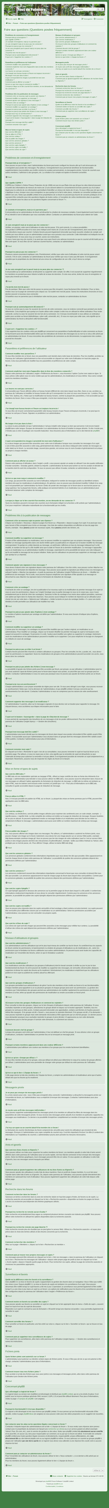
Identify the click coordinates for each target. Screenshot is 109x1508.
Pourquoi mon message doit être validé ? (19, 122)
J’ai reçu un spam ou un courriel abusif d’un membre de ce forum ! (78, 69)
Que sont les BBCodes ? (13, 132)
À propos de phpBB (25, 1399)
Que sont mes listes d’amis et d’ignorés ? (69, 76)
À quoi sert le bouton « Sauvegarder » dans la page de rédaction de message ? (28, 119)
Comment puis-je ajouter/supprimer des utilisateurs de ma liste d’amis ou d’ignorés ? (79, 80)
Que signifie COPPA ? (12, 39)
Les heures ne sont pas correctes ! (17, 71)
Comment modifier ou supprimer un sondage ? (21, 107)
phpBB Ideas (28, 1414)
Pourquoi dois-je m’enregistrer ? (16, 37)
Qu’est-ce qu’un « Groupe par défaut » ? (69, 55)
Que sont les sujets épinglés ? (15, 145)
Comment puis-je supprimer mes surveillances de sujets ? (75, 111)
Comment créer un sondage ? (15, 103)
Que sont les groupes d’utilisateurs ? (68, 42)
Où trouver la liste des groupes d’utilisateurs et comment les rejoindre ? (76, 45)
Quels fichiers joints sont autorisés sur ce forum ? (72, 118)
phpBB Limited (67, 1394)
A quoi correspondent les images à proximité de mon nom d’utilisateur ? (25, 79)
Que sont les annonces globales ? (17, 141)
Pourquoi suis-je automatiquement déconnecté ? (21, 55)
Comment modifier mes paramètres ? (18, 64)
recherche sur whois (56, 1429)
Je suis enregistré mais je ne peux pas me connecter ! (24, 44)
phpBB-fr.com (58, 1484)
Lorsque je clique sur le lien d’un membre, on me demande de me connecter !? (29, 87)
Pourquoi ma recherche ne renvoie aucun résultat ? (73, 90)
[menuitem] (21, 19)
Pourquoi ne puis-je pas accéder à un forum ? (21, 109)
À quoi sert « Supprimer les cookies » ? (18, 57)
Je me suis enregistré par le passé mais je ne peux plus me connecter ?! (25, 49)
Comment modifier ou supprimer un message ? (21, 98)
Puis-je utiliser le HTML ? (13, 134)
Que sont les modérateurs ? (65, 39)
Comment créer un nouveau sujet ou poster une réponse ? (25, 96)
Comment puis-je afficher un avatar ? (18, 82)
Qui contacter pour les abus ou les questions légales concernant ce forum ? (78, 134)
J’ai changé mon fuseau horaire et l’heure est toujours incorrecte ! (27, 73)
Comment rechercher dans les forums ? (69, 88)
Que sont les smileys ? (13, 136)
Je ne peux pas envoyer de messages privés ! (71, 64)
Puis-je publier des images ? (15, 138)
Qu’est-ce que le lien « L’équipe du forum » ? (70, 57)
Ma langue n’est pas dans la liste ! (17, 75)
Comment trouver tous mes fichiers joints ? (70, 121)
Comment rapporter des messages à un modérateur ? (24, 116)
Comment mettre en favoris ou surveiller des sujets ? (73, 107)
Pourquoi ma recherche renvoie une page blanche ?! (73, 92)
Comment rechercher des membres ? (68, 95)
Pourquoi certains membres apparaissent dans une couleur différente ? (75, 51)
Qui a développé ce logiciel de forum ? (68, 128)
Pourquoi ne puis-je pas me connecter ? (19, 46)
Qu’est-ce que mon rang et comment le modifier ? (22, 84)
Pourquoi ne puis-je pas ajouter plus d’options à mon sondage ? (27, 105)
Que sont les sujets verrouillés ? (16, 147)
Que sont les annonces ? (14, 143)
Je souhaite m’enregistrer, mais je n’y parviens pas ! (23, 42)
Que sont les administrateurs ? (66, 37)
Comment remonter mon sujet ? (16, 124)
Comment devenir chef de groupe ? (67, 48)
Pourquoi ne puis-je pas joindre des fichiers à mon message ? (26, 111)
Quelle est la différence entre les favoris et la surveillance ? (75, 104)
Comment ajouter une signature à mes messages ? (23, 100)
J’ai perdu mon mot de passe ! (15, 52)
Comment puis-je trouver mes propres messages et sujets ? (76, 97)
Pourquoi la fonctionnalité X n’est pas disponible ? (72, 130)
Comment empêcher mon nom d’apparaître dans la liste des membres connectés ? (29, 68)
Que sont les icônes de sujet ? (15, 149)
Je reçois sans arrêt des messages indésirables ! (72, 67)
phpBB (95, 431)
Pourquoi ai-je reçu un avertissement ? (18, 113)
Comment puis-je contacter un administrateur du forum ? (74, 137)
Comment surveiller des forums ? (66, 109)
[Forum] (54, 10)
